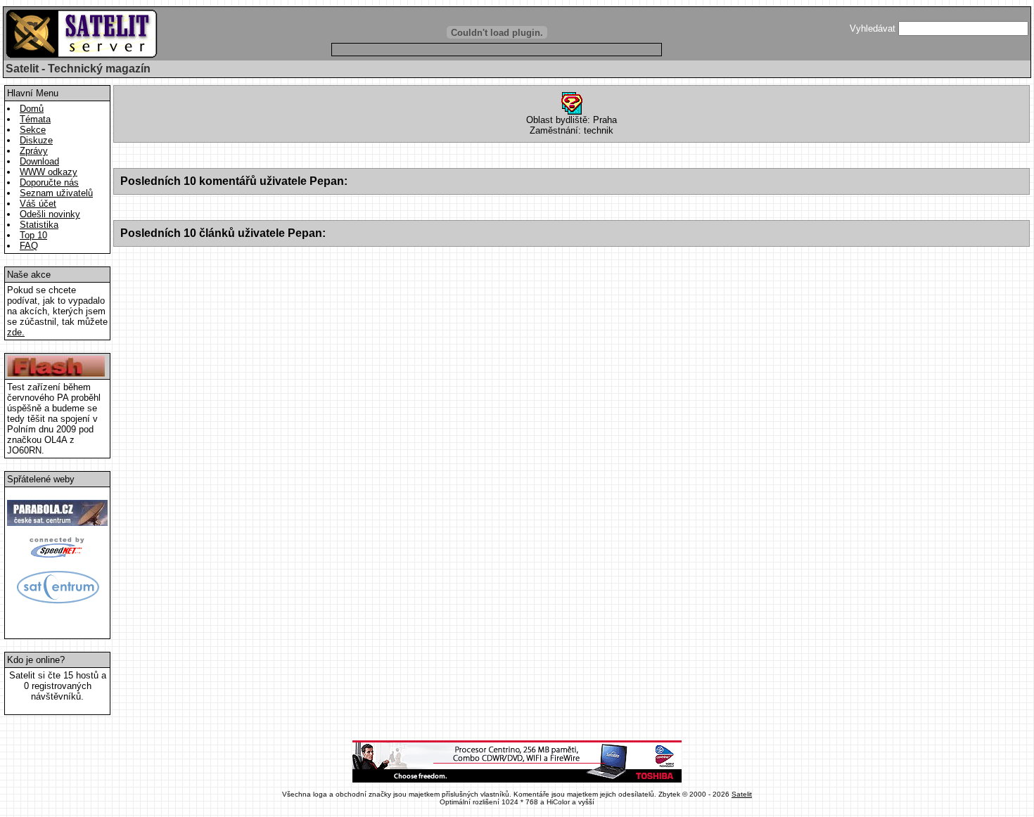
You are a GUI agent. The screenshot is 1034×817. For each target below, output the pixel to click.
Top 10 (33, 235)
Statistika (39, 224)
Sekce (33, 129)
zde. (16, 332)
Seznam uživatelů (56, 193)
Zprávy (34, 151)
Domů (32, 108)
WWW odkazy (48, 172)
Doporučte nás (49, 182)
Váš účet (38, 203)
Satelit (742, 794)
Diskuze (36, 140)
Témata (35, 119)
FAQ (29, 245)
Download (39, 161)
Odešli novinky (50, 214)
